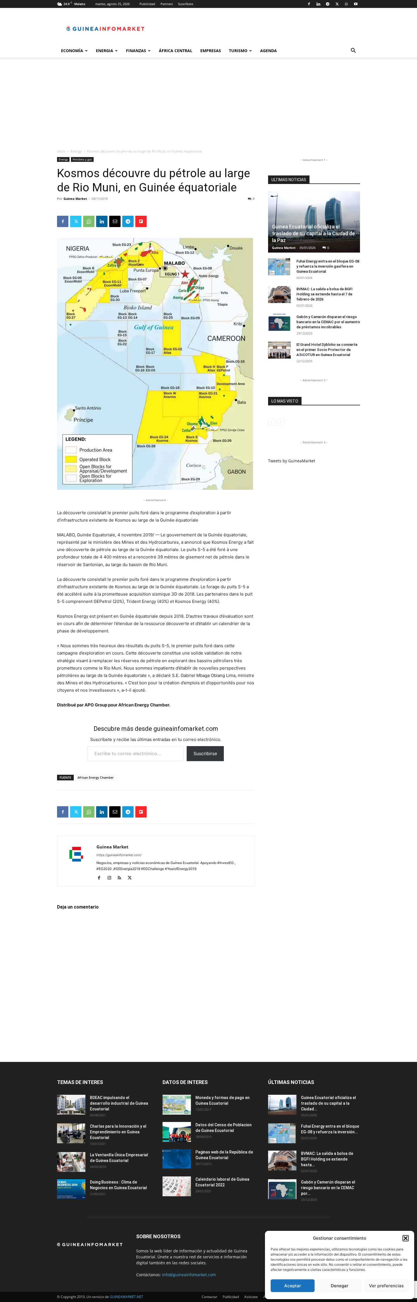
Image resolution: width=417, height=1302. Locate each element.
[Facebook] (309, 4)
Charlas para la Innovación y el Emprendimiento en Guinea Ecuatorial (118, 1132)
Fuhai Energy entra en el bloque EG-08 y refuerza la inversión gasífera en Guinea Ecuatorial (327, 266)
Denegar (339, 1285)
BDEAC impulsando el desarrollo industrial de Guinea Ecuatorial (119, 1103)
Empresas (210, 50)
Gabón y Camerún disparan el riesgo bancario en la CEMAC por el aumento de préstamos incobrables (328, 322)
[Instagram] (111, 878)
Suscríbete (185, 4)
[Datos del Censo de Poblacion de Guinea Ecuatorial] (177, 1132)
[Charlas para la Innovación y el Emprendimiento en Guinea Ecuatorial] (71, 1133)
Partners (167, 4)
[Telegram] (327, 4)
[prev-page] (271, 422)
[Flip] (141, 221)
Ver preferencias (386, 1285)
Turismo (238, 50)
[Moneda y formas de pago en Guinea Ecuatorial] (177, 1105)
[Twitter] (337, 4)
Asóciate (251, 1296)
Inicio (61, 151)
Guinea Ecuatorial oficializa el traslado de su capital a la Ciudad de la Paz (313, 233)
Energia (104, 50)
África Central (175, 50)
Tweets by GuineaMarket (291, 460)
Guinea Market (75, 198)
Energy (76, 151)
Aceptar (292, 1285)
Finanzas (136, 50)
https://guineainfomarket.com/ (119, 855)
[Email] (115, 221)
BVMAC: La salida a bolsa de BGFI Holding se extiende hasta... (327, 1159)
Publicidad (147, 4)
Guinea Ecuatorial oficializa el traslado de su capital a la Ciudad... (328, 1103)
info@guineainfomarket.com (189, 1274)
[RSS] (121, 878)
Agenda (268, 50)
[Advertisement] (208, 106)
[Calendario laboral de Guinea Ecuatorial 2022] (177, 1186)
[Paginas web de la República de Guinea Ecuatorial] (177, 1159)
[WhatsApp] (346, 4)
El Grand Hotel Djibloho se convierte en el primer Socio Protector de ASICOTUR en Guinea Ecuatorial (326, 349)
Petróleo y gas (82, 159)
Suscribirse (205, 753)
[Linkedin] (318, 4)
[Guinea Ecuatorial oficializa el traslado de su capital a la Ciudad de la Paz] (314, 222)
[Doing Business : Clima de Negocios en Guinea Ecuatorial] (71, 1189)
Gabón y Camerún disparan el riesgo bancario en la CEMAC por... (328, 1188)
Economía (72, 50)
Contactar (209, 1296)
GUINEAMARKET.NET (126, 1296)
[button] (405, 1238)
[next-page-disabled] (280, 422)
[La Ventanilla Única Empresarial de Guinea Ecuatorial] (71, 1162)
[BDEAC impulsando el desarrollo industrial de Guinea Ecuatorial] (71, 1105)
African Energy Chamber (95, 777)
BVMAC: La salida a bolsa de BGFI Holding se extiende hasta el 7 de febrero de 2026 (324, 294)
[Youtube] (355, 4)
